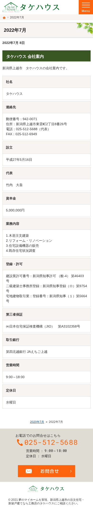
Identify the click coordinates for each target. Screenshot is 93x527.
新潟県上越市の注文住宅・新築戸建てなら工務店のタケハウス (46, 501)
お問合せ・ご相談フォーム (46, 471)
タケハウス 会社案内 (25, 56)
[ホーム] (4, 18)
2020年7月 (37, 422)
